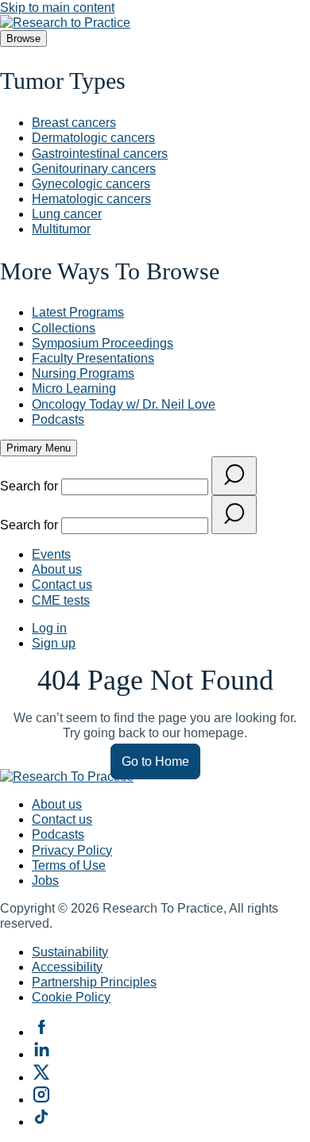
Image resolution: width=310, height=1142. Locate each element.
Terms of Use (69, 865)
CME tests (61, 600)
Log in (49, 628)
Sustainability (70, 952)
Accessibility (67, 967)
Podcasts (58, 834)
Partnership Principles (94, 982)
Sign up (54, 643)
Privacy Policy (72, 850)
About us (57, 569)
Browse (23, 38)
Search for (30, 486)
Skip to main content (57, 7)
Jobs (45, 880)
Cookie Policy (71, 997)
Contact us (62, 584)
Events (51, 554)
